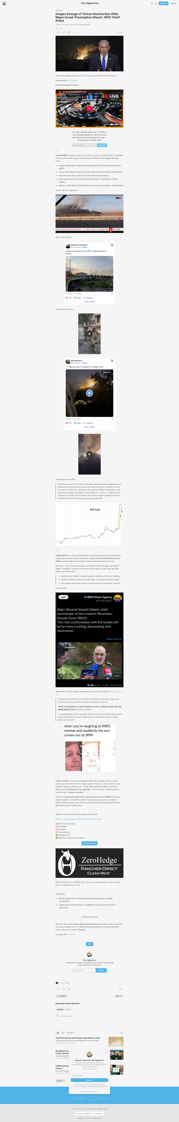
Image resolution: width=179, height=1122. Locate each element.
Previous (63, 996)
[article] (89, 1042)
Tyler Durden (72, 80)
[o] (89, 333)
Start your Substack (84, 1113)
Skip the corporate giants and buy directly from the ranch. (79, 819)
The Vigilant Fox (71, 1043)
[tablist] (64, 1009)
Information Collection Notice (89, 1086)
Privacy (89, 1109)
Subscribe (163, 3)
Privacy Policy (103, 1086)
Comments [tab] (60, 1009)
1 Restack (67, 983)
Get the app (98, 1113)
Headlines (59, 10)
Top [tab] (58, 1033)
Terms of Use (98, 1084)
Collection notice (103, 1109)
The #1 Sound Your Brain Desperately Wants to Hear (78, 1038)
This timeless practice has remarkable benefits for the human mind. (77, 1040)
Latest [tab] (63, 1033)
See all (59, 1081)
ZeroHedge (85, 75)
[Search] (152, 3)
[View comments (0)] (64, 32)
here (98, 492)
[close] (107, 1052)
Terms (94, 1109)
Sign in (173, 3)
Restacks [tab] (68, 1009)
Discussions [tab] (69, 1033)
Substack (80, 1118)
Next (117, 996)
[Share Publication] (156, 3)
